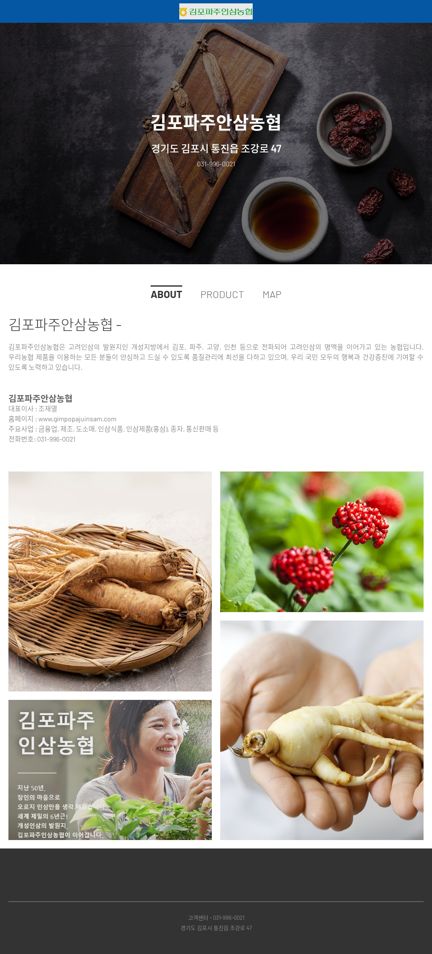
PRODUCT (222, 294)
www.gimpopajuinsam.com (77, 419)
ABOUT (166, 294)
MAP (271, 294)
